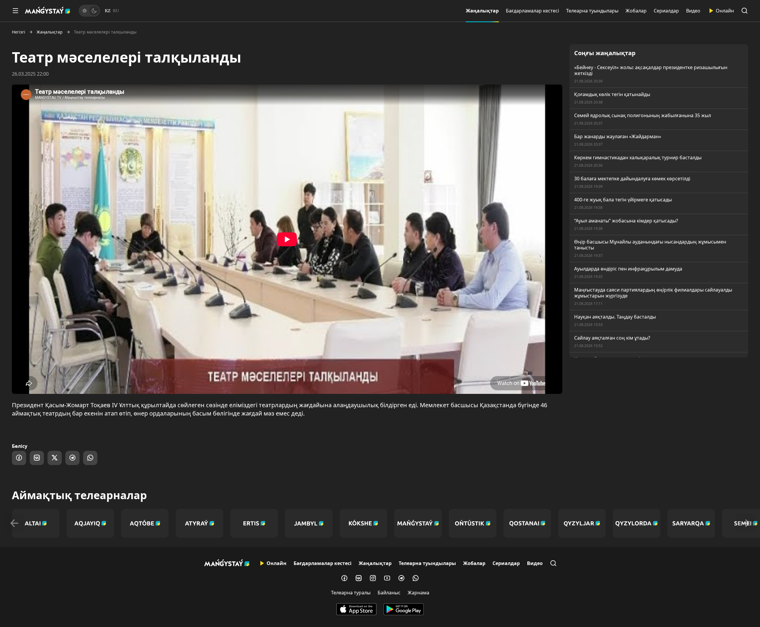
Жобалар (636, 10)
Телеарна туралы (350, 592)
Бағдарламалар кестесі (532, 10)
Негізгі (18, 32)
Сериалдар (666, 10)
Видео (693, 10)
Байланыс (389, 592)
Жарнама (418, 592)
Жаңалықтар (482, 10)
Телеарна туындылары (592, 10)
